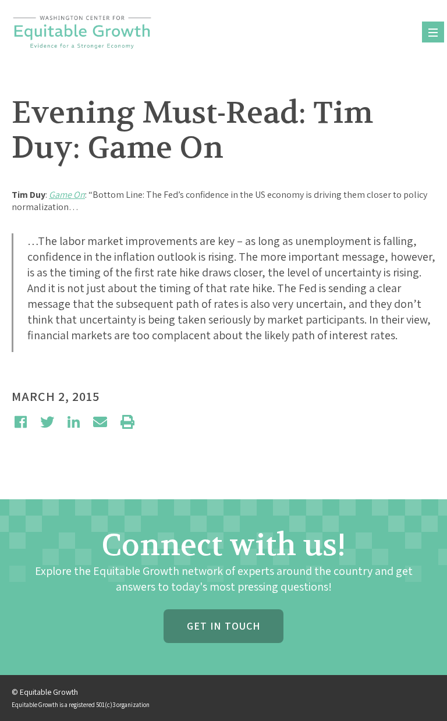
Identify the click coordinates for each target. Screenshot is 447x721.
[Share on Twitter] (47, 422)
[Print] (127, 422)
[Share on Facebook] (21, 422)
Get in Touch (223, 626)
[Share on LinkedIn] (74, 422)
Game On (67, 195)
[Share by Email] (100, 422)
